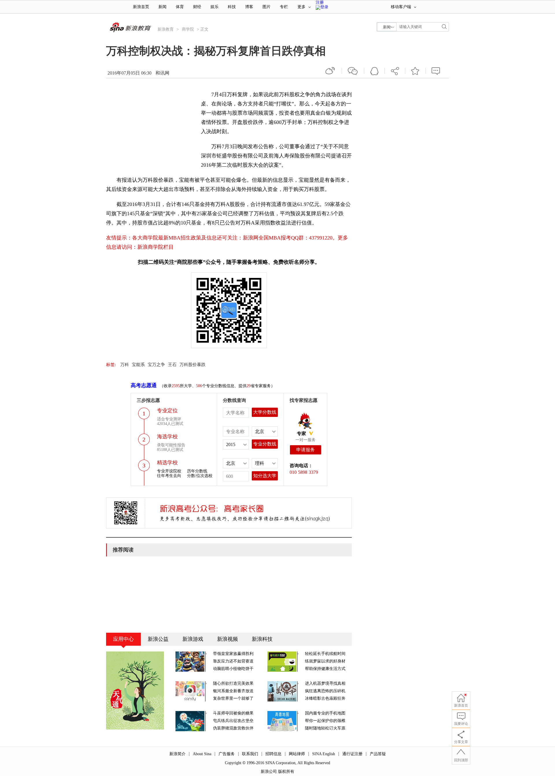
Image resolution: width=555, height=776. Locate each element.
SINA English (323, 754)
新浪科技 (262, 639)
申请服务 (305, 449)
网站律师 (297, 754)
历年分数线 (197, 471)
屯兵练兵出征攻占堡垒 (233, 721)
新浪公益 (158, 639)
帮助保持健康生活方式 (325, 669)
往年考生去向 (169, 476)
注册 (320, 2)
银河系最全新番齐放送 (233, 691)
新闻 (162, 7)
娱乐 (214, 7)
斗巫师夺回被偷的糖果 (233, 713)
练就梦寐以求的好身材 (325, 661)
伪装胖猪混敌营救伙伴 (233, 728)
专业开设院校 (169, 471)
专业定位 (167, 410)
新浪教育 (166, 29)
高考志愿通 (144, 385)
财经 (197, 7)
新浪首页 (141, 7)
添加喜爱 (415, 71)
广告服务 (227, 754)
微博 (330, 71)
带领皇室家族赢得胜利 (233, 653)
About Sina (202, 754)
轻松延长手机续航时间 (325, 653)
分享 (395, 71)
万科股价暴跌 (193, 364)
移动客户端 (401, 7)
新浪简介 (177, 754)
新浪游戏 (192, 639)
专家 (301, 433)
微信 (353, 71)
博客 (249, 7)
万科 (124, 364)
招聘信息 (273, 754)
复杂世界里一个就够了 (233, 698)
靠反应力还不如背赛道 (233, 661)
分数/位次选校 (199, 476)
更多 (301, 7)
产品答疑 (378, 754)
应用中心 (123, 639)
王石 (172, 364)
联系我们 (250, 754)
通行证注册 (352, 754)
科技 (232, 7)
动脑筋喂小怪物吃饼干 (233, 669)
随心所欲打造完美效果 (233, 683)
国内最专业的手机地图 (325, 713)
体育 (180, 7)
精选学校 (167, 462)
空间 (374, 71)
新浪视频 (227, 639)
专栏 (284, 7)
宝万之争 (156, 364)
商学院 (188, 29)
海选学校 (167, 436)
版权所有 (286, 771)
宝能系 (138, 364)
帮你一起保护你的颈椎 (325, 721)
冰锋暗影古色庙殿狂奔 (325, 698)
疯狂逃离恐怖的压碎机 (325, 691)
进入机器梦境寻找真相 (325, 683)
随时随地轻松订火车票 (325, 728)
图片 (266, 7)
